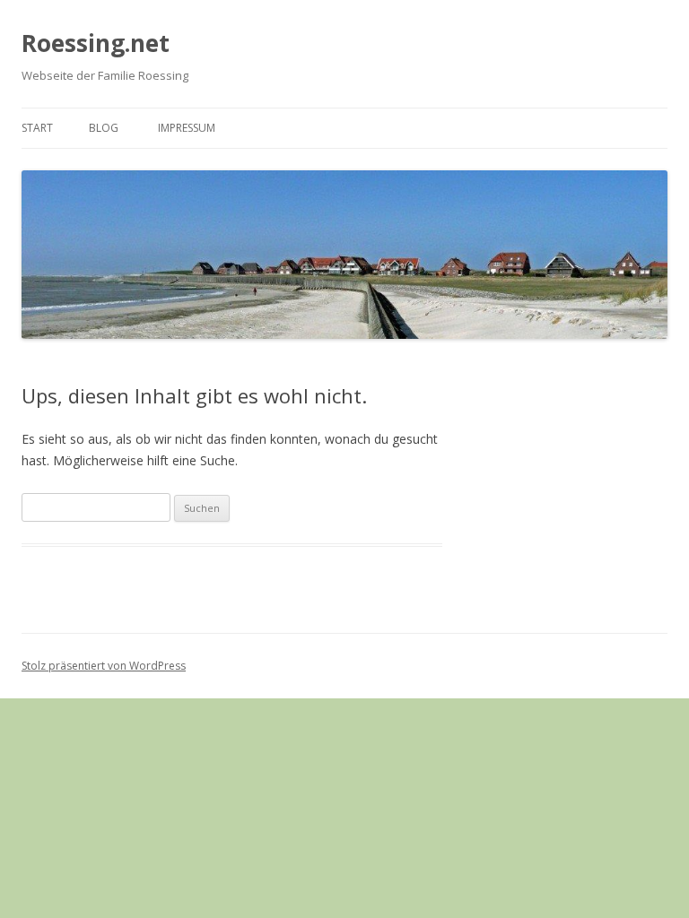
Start (37, 127)
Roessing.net (96, 43)
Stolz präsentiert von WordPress (104, 665)
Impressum (186, 127)
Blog (103, 127)
